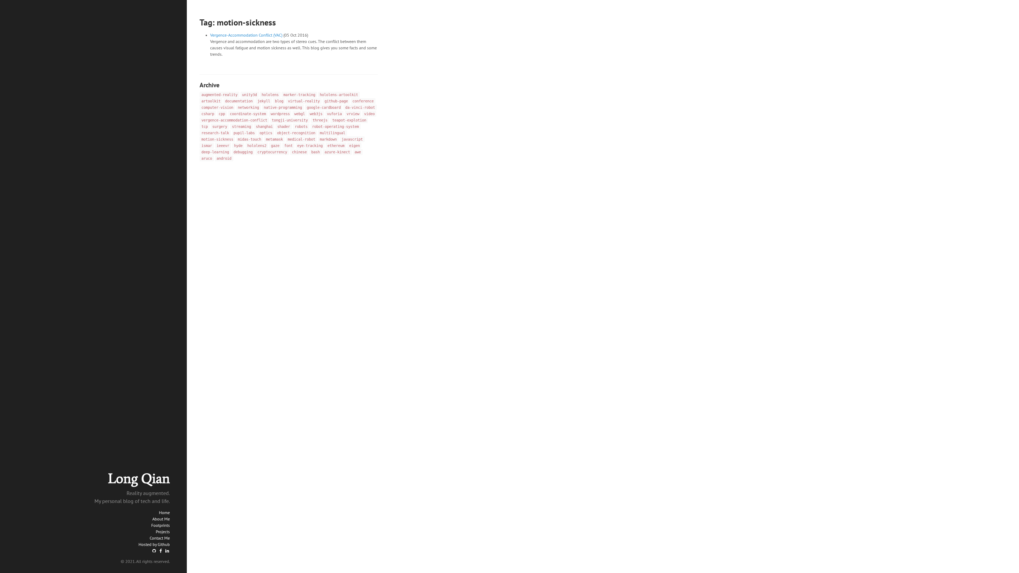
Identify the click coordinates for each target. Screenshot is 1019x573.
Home (164, 512)
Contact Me (160, 538)
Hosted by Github (154, 544)
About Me (161, 519)
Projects (163, 531)
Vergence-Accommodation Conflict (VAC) (246, 35)
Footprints (160, 525)
